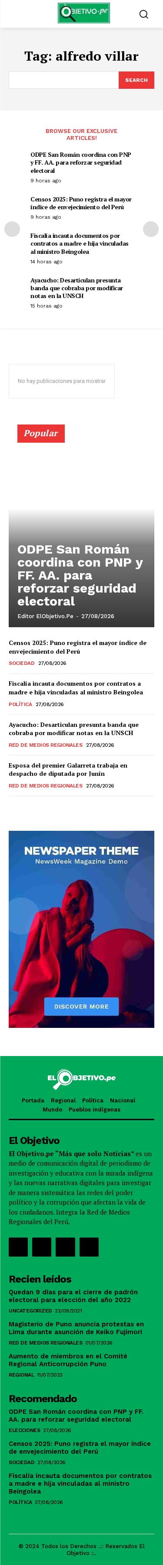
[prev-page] (12, 229)
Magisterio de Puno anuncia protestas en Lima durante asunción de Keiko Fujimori (76, 1328)
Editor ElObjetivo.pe (45, 616)
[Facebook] (18, 1247)
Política (20, 704)
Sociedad (21, 663)
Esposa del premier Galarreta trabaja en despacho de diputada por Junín (68, 769)
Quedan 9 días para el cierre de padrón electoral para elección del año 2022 (73, 1296)
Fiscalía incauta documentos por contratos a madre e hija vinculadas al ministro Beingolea (79, 243)
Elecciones (24, 1430)
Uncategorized (30, 1311)
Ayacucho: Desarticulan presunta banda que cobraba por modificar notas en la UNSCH (76, 288)
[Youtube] (89, 1247)
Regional (21, 1375)
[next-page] (151, 229)
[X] (65, 1247)
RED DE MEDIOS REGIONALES (45, 745)
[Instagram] (41, 1247)
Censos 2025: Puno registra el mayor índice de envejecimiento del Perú (81, 203)
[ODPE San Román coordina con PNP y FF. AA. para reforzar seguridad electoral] (81, 529)
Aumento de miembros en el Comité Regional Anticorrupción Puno (68, 1360)
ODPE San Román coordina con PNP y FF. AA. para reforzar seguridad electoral (80, 162)
